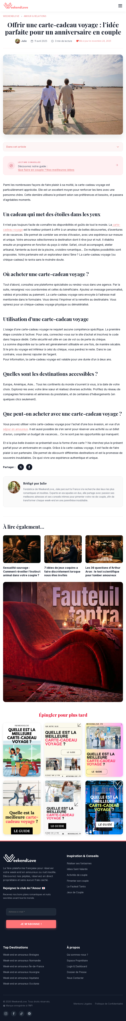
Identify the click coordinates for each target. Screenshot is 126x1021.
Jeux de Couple (75, 892)
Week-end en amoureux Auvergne (21, 972)
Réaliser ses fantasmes (79, 863)
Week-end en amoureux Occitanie (21, 983)
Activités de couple (77, 875)
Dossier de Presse (77, 972)
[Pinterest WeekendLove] (29, 1013)
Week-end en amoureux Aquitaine (21, 978)
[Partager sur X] (21, 467)
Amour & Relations (35, 16)
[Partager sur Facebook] (29, 467)
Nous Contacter (75, 978)
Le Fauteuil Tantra (76, 886)
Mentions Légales (83, 1003)
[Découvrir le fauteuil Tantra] (63, 642)
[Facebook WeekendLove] (13, 1013)
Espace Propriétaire (77, 960)
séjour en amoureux (15, 429)
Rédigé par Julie (35, 483)
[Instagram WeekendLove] (6, 1013)
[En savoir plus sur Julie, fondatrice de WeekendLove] (14, 491)
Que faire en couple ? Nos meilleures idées (46, 169)
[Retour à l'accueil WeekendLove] (31, 858)
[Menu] (120, 6)
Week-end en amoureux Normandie (22, 960)
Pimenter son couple (78, 880)
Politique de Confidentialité (109, 1003)
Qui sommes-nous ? (77, 954)
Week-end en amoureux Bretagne (21, 954)
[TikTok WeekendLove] (21, 1013)
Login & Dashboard (77, 966)
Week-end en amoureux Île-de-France (23, 966)
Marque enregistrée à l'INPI (19, 1005)
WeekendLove (11, 16)
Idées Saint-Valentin (77, 869)
